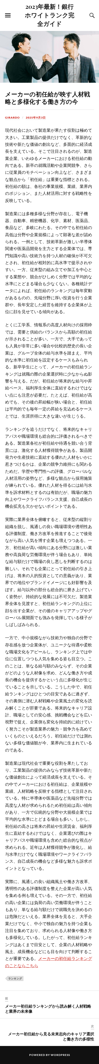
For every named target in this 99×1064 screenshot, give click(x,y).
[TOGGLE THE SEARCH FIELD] (91, 15)
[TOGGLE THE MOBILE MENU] (8, 15)
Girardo (12, 117)
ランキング (15, 978)
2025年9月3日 (36, 117)
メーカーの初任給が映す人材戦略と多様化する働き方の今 (47, 97)
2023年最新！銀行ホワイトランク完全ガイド (49, 14)
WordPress (60, 1055)
